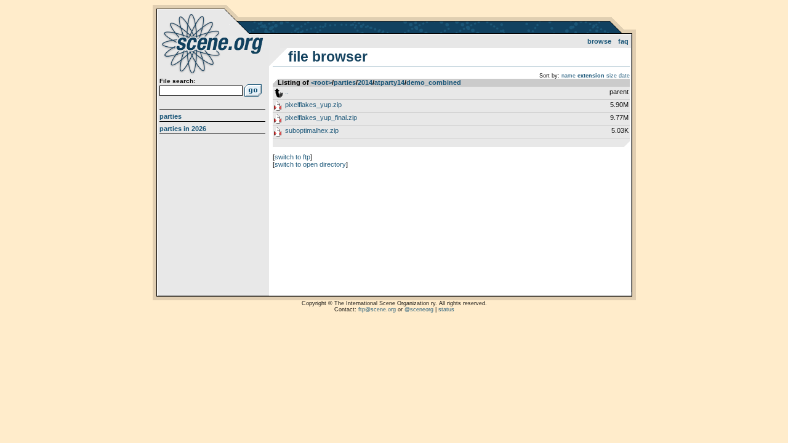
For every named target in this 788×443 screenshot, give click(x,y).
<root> (321, 82)
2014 (365, 82)
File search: (177, 81)
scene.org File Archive (214, 43)
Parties (170, 116)
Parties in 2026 (182, 128)
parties (345, 82)
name (568, 76)
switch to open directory (310, 164)
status (446, 309)
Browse (599, 41)
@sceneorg (418, 309)
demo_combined (433, 82)
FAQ (623, 41)
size (611, 76)
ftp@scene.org (377, 309)
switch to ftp (292, 157)
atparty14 (389, 82)
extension (591, 76)
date (624, 76)
